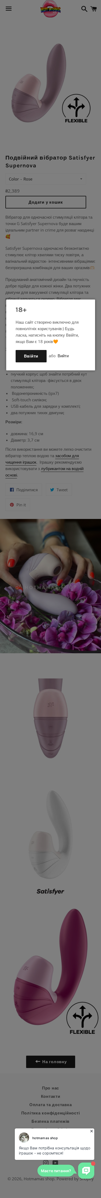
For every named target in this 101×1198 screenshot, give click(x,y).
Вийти (63, 355)
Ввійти (31, 356)
